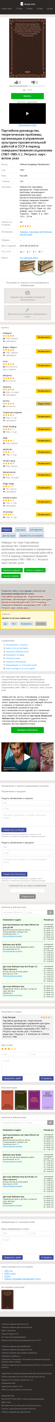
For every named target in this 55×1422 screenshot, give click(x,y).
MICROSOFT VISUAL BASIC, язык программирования (22, 1399)
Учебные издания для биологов (14, 1324)
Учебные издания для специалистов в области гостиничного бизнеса (27, 1366)
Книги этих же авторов (17, 648)
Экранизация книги (27, 125)
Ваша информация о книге (15, 1229)
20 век (50, 8)
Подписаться (27, 896)
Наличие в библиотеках (17, 651)
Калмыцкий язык (8, 1383)
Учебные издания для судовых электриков (19, 1353)
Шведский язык (7, 1396)
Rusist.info (29, 4)
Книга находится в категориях (20, 668)
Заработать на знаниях (31, 535)
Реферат (24, 231)
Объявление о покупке (17, 644)
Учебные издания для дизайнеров (16, 1346)
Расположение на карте (12, 936)
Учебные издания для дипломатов (15, 1412)
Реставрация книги (29, 257)
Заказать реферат (12, 570)
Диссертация (26, 234)
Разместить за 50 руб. (14, 830)
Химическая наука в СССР (12, 1386)
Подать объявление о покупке (17, 798)
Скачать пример (11, 576)
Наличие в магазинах (16, 661)
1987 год (8, 1270)
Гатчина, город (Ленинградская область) (18, 1408)
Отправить (46, 1078)
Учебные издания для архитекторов (16, 1327)
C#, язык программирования (13, 1337)
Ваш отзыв (7, 1045)
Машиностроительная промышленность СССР (21, 1340)
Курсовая (33, 231)
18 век (29, 8)
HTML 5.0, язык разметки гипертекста (16, 1389)
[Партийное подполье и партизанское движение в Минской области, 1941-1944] (48, 1100)
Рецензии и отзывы (15, 655)
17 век (19, 8)
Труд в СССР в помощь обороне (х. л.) (17, 1380)
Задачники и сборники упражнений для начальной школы (26, 1373)
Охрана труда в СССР (10, 1334)
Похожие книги (13, 658)
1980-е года (10, 1273)
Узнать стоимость (35, 570)
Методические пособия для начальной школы (21, 1405)
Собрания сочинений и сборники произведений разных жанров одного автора (25, 1360)
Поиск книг (6, 8)
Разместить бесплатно (14, 874)
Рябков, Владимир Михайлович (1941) (22, 1278)
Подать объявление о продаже (17, 842)
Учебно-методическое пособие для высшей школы (23, 1376)
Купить (27, 96)
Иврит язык (6, 1402)
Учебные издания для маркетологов (16, 1349)
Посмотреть (44, 337)
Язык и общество (8, 1330)
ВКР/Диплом (45, 231)
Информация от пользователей (21, 665)
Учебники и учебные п (10, 1356)
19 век (40, 8)
